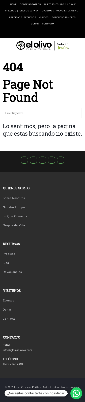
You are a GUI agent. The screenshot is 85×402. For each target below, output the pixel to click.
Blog (6, 262)
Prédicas (15, 17)
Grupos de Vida (29, 11)
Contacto (48, 24)
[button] (76, 393)
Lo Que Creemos (15, 216)
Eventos (47, 11)
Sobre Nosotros (30, 4)
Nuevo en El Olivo (67, 11)
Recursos (30, 17)
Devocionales (12, 271)
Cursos (44, 17)
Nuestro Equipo (54, 4)
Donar (35, 24)
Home (13, 4)
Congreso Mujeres (64, 17)
